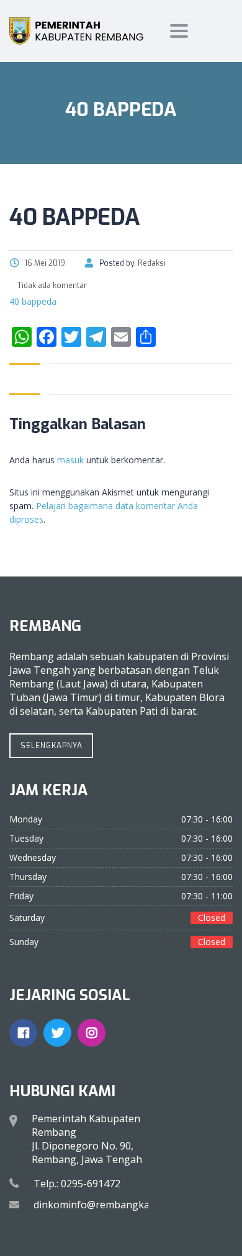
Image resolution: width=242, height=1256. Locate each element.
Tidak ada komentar (51, 285)
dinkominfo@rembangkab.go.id (107, 1204)
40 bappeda (32, 301)
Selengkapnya (51, 746)
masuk (70, 460)
